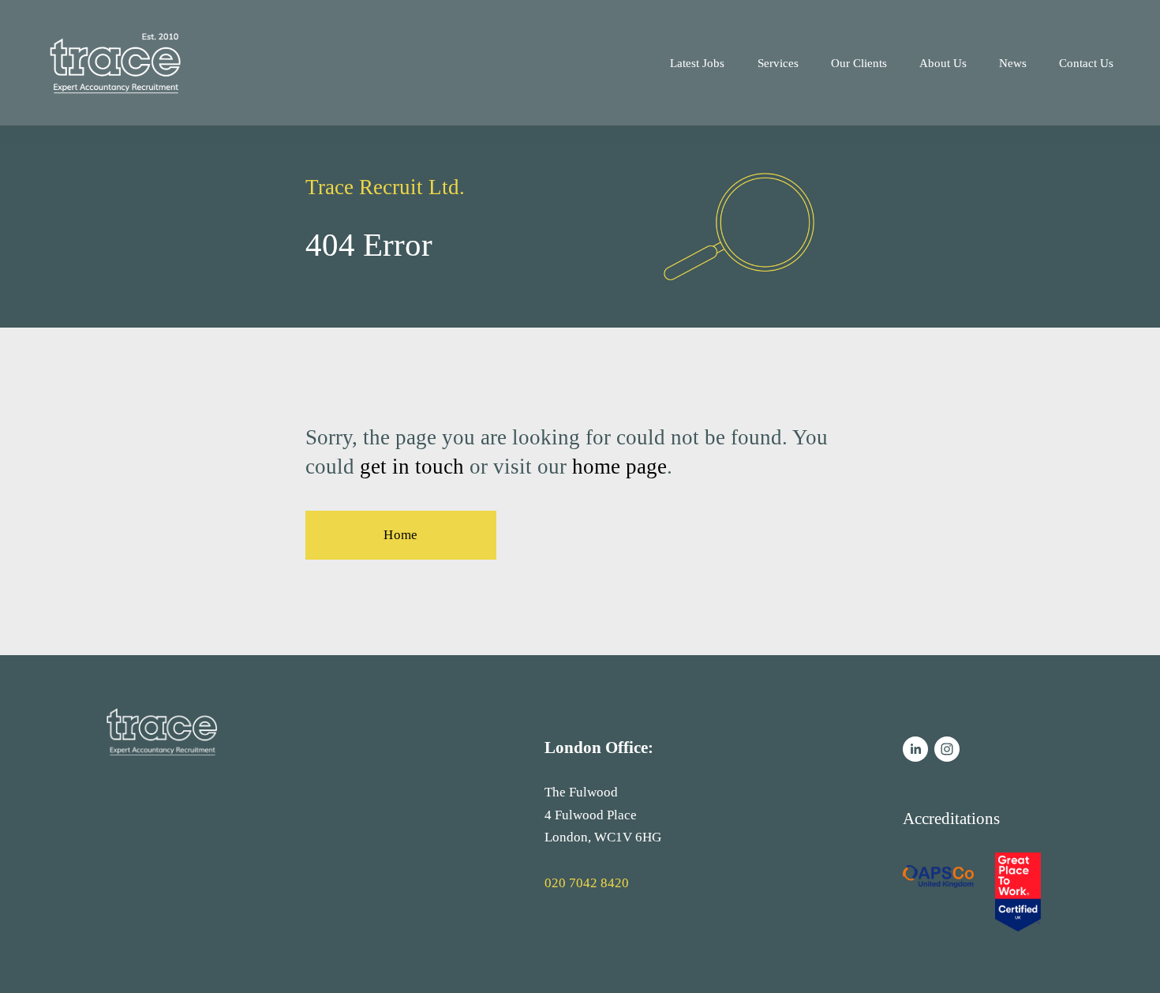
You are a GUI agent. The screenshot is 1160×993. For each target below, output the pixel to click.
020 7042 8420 (586, 882)
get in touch (412, 466)
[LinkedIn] (915, 749)
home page (619, 466)
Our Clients (859, 62)
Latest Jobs (697, 62)
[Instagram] (947, 749)
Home (400, 534)
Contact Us (1086, 62)
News (1013, 62)
